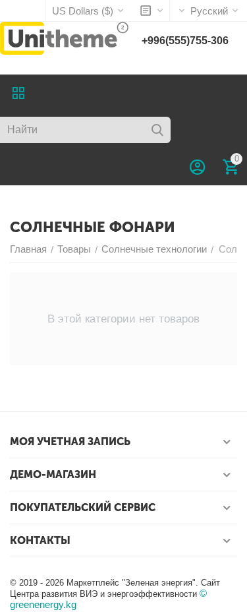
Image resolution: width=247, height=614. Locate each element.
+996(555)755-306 (185, 40)
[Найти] (157, 130)
